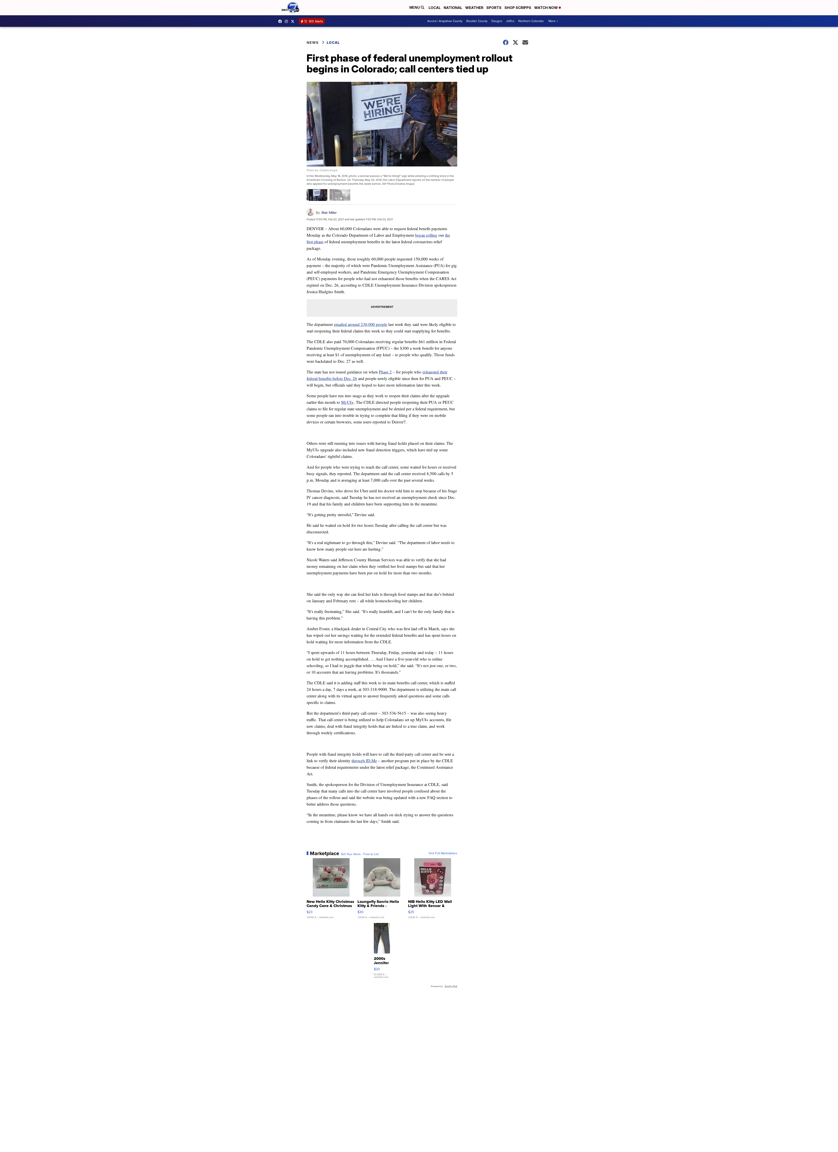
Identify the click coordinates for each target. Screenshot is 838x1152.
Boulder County (477, 21)
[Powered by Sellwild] (451, 986)
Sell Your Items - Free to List (360, 854)
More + (553, 21)
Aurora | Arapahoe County (444, 21)
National (453, 7)
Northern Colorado (531, 21)
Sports (493, 7)
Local (435, 7)
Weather (474, 7)
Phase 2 (385, 372)
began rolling (426, 235)
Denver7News (281, 21)
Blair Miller (329, 213)
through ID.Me (364, 760)
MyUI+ (347, 402)
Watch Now (546, 7)
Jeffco (510, 21)
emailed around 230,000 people (360, 324)
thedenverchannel (287, 21)
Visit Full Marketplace (443, 853)
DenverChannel (294, 21)
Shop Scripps (518, 7)
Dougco (496, 21)
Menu (415, 7)
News (313, 42)
